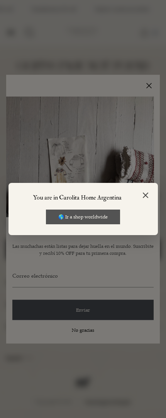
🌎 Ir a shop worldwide (83, 216)
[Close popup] (145, 196)
